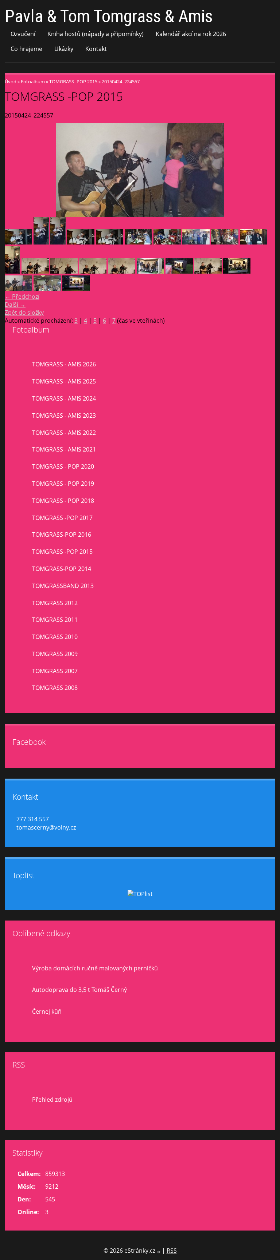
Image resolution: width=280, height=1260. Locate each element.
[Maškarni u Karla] (18, 242)
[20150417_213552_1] (92, 271)
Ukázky (63, 49)
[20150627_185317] (150, 271)
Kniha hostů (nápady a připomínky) (95, 34)
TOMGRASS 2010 (55, 637)
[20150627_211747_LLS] (179, 271)
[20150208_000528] (12, 271)
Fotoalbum (33, 81)
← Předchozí (22, 297)
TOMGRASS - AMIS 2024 (64, 398)
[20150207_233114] (253, 242)
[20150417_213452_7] (35, 271)
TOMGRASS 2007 (55, 671)
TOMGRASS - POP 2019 (63, 484)
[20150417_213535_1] (64, 271)
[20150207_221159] (224, 242)
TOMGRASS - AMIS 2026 (64, 364)
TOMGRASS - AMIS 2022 (64, 433)
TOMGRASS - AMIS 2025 (64, 381)
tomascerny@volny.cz (46, 827)
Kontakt (96, 49)
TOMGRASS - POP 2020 (63, 466)
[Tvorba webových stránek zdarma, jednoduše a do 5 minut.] (159, 1251)
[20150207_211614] (138, 242)
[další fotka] (263, 170)
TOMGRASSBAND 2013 (63, 586)
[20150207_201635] (109, 242)
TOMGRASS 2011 (55, 620)
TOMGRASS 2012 (55, 603)
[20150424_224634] (47, 289)
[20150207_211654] (167, 242)
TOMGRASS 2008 (55, 688)
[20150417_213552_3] (121, 271)
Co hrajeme (26, 49)
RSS (172, 1251)
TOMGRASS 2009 (55, 654)
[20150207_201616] (41, 242)
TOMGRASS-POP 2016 (61, 534)
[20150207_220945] (196, 242)
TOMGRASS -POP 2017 (62, 518)
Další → (15, 305)
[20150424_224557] (18, 289)
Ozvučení (23, 34)
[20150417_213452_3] (208, 271)
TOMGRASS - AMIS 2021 (64, 449)
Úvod (10, 81)
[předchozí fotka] (16, 170)
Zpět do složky (24, 313)
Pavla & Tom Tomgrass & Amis (109, 16)
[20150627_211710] (236, 271)
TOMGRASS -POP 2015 (73, 81)
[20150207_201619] (58, 242)
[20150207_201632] (80, 242)
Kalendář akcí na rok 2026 (191, 34)
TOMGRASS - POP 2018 (63, 501)
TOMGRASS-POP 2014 (61, 569)
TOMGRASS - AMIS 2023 (64, 416)
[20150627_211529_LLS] (76, 289)
